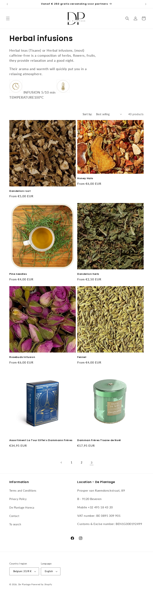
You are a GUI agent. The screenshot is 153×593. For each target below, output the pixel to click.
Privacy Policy (17, 499)
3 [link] (92, 462)
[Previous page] (61, 462)
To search (15, 524)
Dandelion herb (88, 274)
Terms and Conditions (22, 490)
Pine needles (18, 274)
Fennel (81, 357)
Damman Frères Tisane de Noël (99, 440)
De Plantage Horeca (21, 507)
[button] (8, 18)
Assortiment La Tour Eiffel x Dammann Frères (40, 440)
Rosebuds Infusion (22, 357)
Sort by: (87, 114)
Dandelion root (20, 191)
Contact (14, 516)
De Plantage (24, 584)
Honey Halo (85, 178)
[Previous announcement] (7, 4)
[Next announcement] (146, 4)
